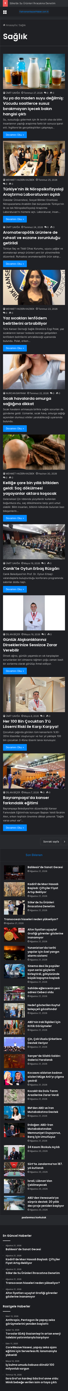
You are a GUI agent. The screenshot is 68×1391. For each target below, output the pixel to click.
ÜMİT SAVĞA (13, 92)
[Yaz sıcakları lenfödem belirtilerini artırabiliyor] (34, 287)
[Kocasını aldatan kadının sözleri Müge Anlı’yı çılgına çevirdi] (14, 1078)
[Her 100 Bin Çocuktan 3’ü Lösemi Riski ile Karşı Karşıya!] (34, 694)
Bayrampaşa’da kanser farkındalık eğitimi (26, 800)
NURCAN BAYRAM (16, 393)
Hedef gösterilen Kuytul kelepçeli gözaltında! (44, 1007)
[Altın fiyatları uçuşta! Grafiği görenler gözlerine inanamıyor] (14, 935)
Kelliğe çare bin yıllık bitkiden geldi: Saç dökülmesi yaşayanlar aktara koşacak (31, 488)
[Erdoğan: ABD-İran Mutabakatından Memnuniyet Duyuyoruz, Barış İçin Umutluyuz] (14, 1130)
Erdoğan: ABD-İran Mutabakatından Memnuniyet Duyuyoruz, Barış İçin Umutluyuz (44, 1131)
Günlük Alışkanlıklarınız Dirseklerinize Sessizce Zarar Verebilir (30, 645)
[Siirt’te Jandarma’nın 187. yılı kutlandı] (14, 1169)
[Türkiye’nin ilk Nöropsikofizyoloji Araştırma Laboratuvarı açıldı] (34, 158)
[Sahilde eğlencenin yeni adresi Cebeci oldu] (14, 993)
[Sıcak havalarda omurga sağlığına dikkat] (34, 371)
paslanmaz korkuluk (34, 1217)
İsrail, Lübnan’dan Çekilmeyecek (40, 1183)
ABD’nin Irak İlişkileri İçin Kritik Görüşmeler (44, 1024)
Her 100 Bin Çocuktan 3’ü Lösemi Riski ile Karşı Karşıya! (31, 724)
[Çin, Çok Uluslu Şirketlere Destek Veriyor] (14, 1044)
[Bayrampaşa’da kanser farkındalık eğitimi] (34, 771)
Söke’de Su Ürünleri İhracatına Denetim (32, 3)
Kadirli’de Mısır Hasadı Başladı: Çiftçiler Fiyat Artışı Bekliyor (43, 888)
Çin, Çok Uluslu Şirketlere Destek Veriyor (45, 1041)
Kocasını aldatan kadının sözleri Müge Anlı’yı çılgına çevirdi (46, 1077)
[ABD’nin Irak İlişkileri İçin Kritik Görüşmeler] (14, 1027)
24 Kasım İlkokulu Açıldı (44, 1147)
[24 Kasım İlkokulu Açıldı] (14, 1152)
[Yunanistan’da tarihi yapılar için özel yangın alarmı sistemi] (14, 953)
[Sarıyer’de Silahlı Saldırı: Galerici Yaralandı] (14, 1061)
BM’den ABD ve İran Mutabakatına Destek (43, 1110)
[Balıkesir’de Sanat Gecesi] (14, 872)
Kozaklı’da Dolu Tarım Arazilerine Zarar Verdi (43, 1093)
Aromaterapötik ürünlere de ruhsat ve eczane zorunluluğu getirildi (31, 238)
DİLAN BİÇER (13, 634)
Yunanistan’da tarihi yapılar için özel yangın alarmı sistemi (43, 952)
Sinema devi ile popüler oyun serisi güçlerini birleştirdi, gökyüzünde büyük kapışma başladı (44, 972)
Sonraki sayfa (51, 841)
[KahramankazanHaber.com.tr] (34, 12)
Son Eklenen (34, 855)
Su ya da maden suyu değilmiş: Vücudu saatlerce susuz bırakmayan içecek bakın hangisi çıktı (33, 106)
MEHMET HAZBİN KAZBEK (20, 179)
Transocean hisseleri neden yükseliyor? (31, 919)
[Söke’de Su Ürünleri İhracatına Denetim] (14, 907)
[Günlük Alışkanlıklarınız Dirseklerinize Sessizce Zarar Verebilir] (34, 612)
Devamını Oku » (15, 134)
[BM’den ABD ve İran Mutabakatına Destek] (14, 1113)
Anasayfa (11, 25)
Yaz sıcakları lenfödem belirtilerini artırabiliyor (25, 320)
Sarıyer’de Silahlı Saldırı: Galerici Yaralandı (44, 1058)
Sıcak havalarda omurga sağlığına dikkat (27, 401)
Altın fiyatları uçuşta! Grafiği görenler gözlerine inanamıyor (45, 933)
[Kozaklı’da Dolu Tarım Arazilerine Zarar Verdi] (14, 1096)
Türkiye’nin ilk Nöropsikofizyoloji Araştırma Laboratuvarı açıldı (33, 191)
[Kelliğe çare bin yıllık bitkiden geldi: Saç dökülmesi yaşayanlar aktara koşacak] (34, 452)
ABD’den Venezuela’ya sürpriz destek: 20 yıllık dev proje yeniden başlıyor (46, 1202)
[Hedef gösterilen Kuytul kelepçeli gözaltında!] (14, 1010)
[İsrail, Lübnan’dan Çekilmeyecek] (14, 1186)
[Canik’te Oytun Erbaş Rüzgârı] (34, 541)
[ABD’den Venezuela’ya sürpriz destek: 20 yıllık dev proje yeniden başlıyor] (14, 1203)
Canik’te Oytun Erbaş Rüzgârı (31, 568)
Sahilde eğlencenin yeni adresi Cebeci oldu (44, 990)
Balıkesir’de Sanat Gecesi (45, 867)
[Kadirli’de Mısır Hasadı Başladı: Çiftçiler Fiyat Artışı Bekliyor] (14, 889)
